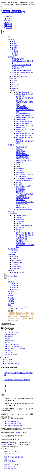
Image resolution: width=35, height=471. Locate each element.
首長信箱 (9, 28)
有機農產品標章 (21, 106)
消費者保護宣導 (17, 262)
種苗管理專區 (20, 151)
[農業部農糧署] (13, 11)
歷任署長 (15, 53)
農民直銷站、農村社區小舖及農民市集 (17, 380)
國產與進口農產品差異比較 (13, 346)
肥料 (12, 320)
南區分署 (15, 287)
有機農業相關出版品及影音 (25, 117)
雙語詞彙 (9, 24)
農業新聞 (15, 80)
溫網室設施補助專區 (22, 204)
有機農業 (11, 90)
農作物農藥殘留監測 (22, 198)
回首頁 (8, 18)
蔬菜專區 (19, 184)
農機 (16, 320)
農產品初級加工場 (18, 67)
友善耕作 (19, 313)
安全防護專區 (20, 221)
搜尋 (11, 308)
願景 (13, 41)
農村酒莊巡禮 (8, 336)
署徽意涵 (15, 49)
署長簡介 (15, 43)
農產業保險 (15, 69)
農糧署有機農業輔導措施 (24, 115)
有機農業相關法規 (22, 108)
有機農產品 (8, 350)
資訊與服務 (12, 254)
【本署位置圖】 (14, 425)
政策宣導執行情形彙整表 (24, 225)
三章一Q (27, 315)
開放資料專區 (20, 243)
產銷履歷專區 (20, 162)
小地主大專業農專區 (22, 155)
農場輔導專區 (20, 188)
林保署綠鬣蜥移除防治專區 (25, 209)
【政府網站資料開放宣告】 (13, 423)
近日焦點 (15, 86)
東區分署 (15, 289)
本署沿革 (15, 51)
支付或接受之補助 (22, 241)
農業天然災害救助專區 (23, 186)
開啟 (2, 395)
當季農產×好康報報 (10, 354)
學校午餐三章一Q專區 (11, 333)
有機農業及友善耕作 (18, 59)
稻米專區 (19, 182)
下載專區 (15, 264)
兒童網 (8, 20)
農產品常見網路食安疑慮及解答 (14, 348)
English (8, 22)
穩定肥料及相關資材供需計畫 (21, 65)
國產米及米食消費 (10, 334)
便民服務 (15, 256)
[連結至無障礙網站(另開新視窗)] (14, 459)
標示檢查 (15, 317)
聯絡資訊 (15, 55)
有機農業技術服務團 (22, 123)
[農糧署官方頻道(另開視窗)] (10, 468)
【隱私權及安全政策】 (11, 421)
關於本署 (11, 39)
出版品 (14, 252)
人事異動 (15, 88)
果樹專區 (19, 149)
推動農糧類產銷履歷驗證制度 (21, 70)
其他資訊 (19, 229)
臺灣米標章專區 (21, 190)
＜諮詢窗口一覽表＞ (21, 432)
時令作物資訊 (8, 352)
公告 (13, 82)
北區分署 (15, 284)
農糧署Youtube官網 (18, 272)
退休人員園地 (16, 268)
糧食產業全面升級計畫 (19, 76)
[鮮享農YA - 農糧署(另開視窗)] (11, 464)
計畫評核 (19, 217)
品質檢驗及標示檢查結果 (24, 114)
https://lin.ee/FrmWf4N (7, 444)
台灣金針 (7, 338)
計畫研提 (15, 258)
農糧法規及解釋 (21, 215)
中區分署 (15, 285)
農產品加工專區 (21, 170)
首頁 (8, 358)
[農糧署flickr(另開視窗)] (9, 466)
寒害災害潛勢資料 (22, 239)
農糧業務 (11, 145)
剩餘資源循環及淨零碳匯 (24, 161)
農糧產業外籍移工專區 (23, 207)
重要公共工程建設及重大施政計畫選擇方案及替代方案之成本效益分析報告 (25, 235)
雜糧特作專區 (20, 200)
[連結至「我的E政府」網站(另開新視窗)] (9, 461)
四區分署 (11, 282)
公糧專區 (19, 166)
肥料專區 (19, 206)
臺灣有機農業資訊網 (22, 92)
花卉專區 (19, 164)
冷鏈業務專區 (20, 192)
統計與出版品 (12, 249)
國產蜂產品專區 (9, 340)
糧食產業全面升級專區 (23, 159)
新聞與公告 (12, 78)
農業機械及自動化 (22, 157)
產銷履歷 (26, 313)
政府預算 (19, 223)
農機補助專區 (20, 172)
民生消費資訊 (16, 260)
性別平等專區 (20, 219)
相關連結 (11, 270)
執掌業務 (15, 47)
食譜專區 (7, 342)
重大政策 (11, 57)
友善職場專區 (16, 266)
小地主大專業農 (25, 317)
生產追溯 (24, 318)
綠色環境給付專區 (22, 147)
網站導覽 (9, 16)
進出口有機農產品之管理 (24, 121)
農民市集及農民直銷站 (11, 344)
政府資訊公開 (12, 213)
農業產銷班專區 (21, 168)
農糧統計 (15, 251)
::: (1, 332)
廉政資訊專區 (20, 227)
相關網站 (11, 301)
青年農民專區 (20, 153)
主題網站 (9, 26)
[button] (21, 47)
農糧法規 (11, 211)
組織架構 (15, 45)
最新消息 (15, 84)
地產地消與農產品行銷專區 (25, 202)
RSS (9, 305)
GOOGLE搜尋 (18, 308)
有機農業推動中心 (22, 119)
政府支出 (19, 231)
